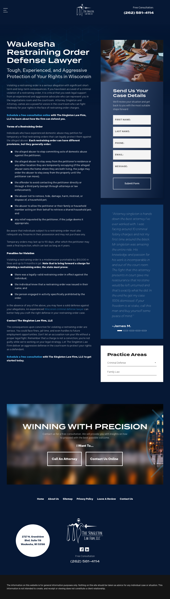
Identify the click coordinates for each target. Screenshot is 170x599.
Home (40, 498)
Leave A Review (106, 498)
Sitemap (68, 498)
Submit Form (132, 183)
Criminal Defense (116, 362)
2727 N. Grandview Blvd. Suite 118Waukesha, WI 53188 (33, 540)
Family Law (113, 371)
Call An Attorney (64, 459)
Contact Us (126, 498)
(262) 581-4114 (85, 561)
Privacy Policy (85, 498)
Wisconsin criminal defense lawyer (64, 309)
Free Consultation (85, 556)
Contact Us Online (104, 459)
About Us (53, 498)
